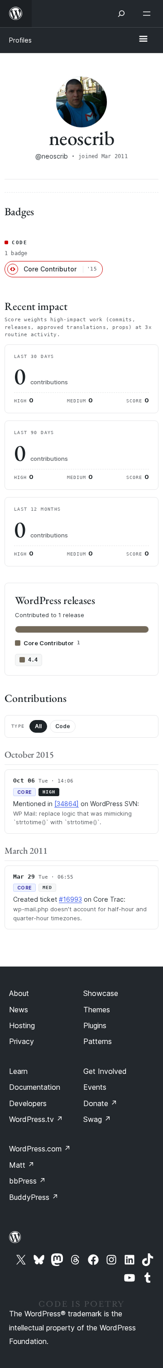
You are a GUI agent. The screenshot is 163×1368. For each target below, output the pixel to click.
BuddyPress (33, 1197)
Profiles (20, 40)
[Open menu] (148, 13)
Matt (21, 1165)
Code (62, 726)
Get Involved (105, 1071)
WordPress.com (40, 1148)
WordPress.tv (36, 1119)
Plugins (94, 1025)
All (38, 726)
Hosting (22, 1025)
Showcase (100, 993)
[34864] (66, 803)
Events (94, 1087)
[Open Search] (121, 13)
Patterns (97, 1041)
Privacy (21, 1041)
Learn (18, 1071)
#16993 (70, 899)
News (18, 1009)
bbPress (27, 1180)
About (19, 993)
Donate (100, 1103)
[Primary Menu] (143, 39)
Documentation (34, 1087)
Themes (96, 1009)
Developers (28, 1103)
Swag (97, 1119)
